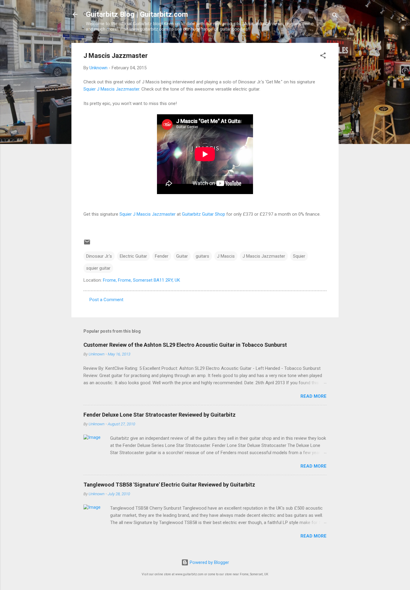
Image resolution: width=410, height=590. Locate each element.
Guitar (182, 256)
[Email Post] (87, 244)
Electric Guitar (133, 256)
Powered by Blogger (208, 562)
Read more (313, 396)
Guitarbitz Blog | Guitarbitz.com (137, 14)
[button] (323, 56)
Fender (161, 256)
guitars (202, 256)
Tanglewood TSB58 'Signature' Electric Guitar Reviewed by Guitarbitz (169, 484)
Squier (299, 256)
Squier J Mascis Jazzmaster (111, 89)
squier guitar (98, 268)
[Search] (335, 16)
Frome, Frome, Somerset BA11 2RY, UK (141, 280)
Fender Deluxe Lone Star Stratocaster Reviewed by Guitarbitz (159, 415)
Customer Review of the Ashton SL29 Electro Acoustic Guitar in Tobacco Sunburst (185, 345)
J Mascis (226, 256)
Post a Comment (106, 299)
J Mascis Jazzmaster (264, 256)
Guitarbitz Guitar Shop (203, 214)
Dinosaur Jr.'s (99, 256)
